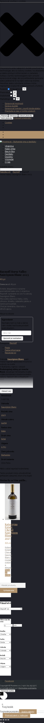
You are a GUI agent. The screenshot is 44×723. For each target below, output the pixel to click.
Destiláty (9, 154)
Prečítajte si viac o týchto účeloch (20, 111)
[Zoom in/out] (1, 719)
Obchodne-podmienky (27, 688)
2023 (3, 415)
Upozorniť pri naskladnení (12, 338)
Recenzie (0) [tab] (10, 353)
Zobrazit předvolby (25, 116)
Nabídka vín (5, 172)
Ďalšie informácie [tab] (12, 350)
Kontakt (9, 137)
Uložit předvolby (6, 118)
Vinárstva (9, 146)
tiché (3, 439)
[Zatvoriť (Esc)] (8, 719)
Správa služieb (11, 106)
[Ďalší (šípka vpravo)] (3, 722)
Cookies (8, 122)
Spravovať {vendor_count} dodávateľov (22, 108)
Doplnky (9, 157)
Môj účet (9, 132)
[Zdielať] (6, 719)
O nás (7, 162)
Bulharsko (5, 455)
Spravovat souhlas (7, 691)
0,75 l (3, 447)
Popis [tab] (7, 348)
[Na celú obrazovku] (3, 719)
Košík (8, 135)
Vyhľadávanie (8, 590)
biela (3, 431)
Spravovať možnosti (14, 103)
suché (4, 423)
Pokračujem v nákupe (16, 715)
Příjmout (4, 116)
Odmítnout (13, 116)
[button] (22, 35)
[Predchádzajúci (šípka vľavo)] (1, 722)
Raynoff (16, 172)
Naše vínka (10, 149)
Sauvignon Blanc (8, 407)
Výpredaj (9, 159)
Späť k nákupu (28, 711)
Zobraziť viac (6, 391)
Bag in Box (10, 151)
